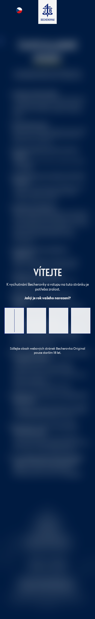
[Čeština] (19, 10)
